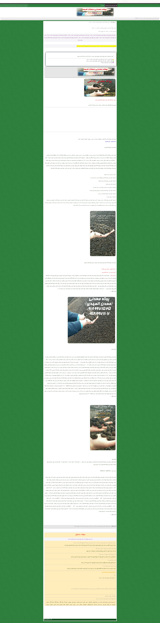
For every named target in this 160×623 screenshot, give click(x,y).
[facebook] (44, 619)
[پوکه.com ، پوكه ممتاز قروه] (95, 16)
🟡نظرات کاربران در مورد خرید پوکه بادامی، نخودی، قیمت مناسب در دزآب (100, 59)
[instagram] (49, 619)
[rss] (48, 619)
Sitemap (102, 5)
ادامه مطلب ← (113, 291)
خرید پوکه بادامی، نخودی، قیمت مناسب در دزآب (105, 602)
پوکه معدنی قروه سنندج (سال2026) (111, 5)
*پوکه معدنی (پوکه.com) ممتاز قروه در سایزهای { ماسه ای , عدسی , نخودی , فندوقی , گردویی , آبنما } (97, 139)
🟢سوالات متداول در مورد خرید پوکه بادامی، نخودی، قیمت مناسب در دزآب (100, 61)
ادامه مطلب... (113, 526)
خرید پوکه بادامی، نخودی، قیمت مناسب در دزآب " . (106, 578)
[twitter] (45, 619)
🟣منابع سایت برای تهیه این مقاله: (107, 62)
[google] (47, 619)
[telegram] (51, 619)
